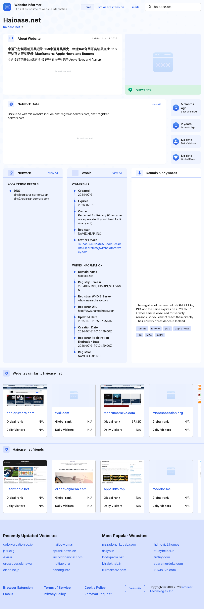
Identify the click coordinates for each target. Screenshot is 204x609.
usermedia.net (18, 489)
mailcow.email (63, 544)
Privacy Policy (55, 594)
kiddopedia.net (113, 557)
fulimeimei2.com (114, 570)
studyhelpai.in (164, 551)
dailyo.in (108, 551)
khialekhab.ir (111, 563)
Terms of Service (57, 588)
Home (87, 7)
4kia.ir (7, 557)
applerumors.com (20, 413)
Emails (134, 7)
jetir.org (8, 551)
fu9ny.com (162, 557)
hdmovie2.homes (166, 544)
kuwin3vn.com (165, 570)
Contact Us (134, 588)
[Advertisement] (62, 82)
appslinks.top (114, 489)
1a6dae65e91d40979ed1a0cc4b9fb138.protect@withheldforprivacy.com (99, 248)
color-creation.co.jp (18, 544)
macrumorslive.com (119, 413)
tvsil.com (62, 413)
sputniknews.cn (64, 551)
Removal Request (98, 594)
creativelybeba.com (70, 489)
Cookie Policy (95, 588)
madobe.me (161, 489)
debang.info (61, 570)
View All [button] (156, 104)
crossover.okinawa (17, 563)
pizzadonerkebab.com (119, 544)
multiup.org (61, 563)
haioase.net (11, 27)
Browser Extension (111, 7)
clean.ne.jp (11, 570)
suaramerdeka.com (168, 563)
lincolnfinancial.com (67, 557)
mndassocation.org (167, 413)
